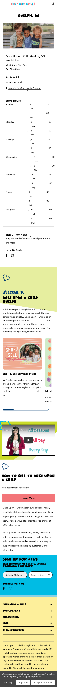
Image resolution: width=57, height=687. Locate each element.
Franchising (11, 617)
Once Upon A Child (14, 604)
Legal (6, 623)
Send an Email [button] (15, 82)
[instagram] (12, 255)
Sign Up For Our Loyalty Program (24, 88)
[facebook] (6, 255)
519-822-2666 (13, 77)
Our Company (11, 611)
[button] (4, 4)
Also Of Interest (13, 630)
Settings (8, 682)
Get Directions (13, 69)
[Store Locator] (53, 4)
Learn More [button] (29, 498)
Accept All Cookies (42, 682)
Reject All (23, 682)
